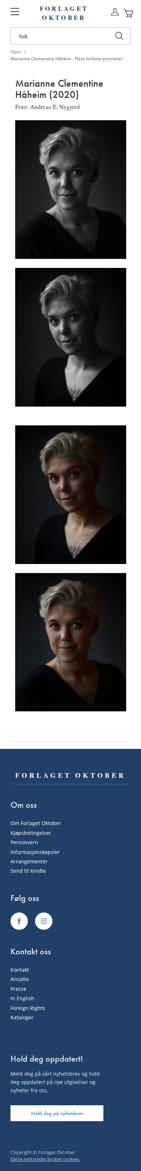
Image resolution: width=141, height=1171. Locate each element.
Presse (18, 988)
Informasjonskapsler (35, 852)
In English (22, 998)
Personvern (24, 842)
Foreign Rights (27, 1008)
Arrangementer (29, 861)
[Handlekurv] (129, 13)
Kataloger (22, 1017)
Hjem (16, 52)
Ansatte (19, 979)
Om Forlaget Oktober (35, 823)
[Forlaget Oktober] (19, 921)
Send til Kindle (28, 870)
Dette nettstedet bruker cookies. (45, 1159)
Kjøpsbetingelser (30, 832)
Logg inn (115, 12)
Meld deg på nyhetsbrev (57, 1113)
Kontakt (19, 969)
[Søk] (119, 35)
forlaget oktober (64, 13)
